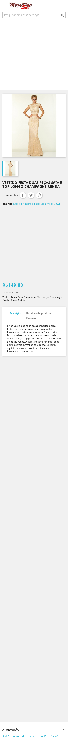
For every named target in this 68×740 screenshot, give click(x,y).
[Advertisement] (34, 54)
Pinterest (39, 195)
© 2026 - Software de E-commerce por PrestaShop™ (30, 735)
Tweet (31, 195)
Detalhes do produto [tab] (38, 313)
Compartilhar (23, 195)
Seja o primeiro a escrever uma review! (36, 203)
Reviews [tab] (31, 318)
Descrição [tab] (15, 313)
